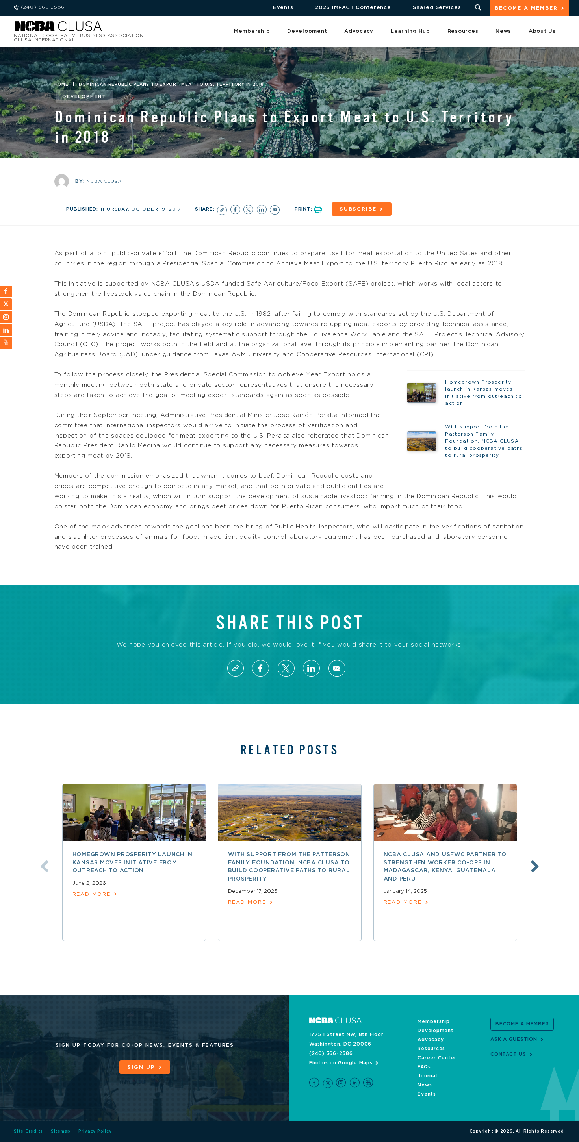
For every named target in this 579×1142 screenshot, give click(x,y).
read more (91, 894)
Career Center (437, 1057)
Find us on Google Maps (341, 1062)
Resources (463, 31)
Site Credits (28, 1131)
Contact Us (508, 1054)
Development (307, 31)
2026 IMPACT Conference (353, 7)
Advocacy (358, 31)
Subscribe (358, 209)
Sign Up (141, 1067)
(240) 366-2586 (331, 1053)
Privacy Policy (95, 1131)
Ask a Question (513, 1039)
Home (61, 85)
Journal (427, 1075)
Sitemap (61, 1131)
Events (283, 7)
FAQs (424, 1066)
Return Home (119, 29)
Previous (44, 866)
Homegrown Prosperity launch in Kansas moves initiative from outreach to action (132, 862)
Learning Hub (410, 31)
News (503, 31)
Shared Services (437, 7)
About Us (542, 31)
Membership (252, 31)
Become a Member (526, 8)
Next (535, 866)
